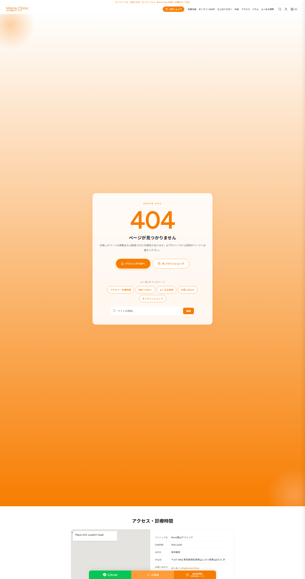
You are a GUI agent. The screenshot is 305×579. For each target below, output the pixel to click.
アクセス (245, 9)
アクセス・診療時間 (120, 289)
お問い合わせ (188, 289)
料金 (237, 9)
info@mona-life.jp (189, 568)
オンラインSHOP (207, 9)
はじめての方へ (224, 9)
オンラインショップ (173, 263)
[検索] (280, 9)
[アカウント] (286, 9)
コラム (255, 9)
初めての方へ (145, 289)
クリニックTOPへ (135, 263)
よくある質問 (267, 9)
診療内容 (192, 9)
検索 (188, 310)
